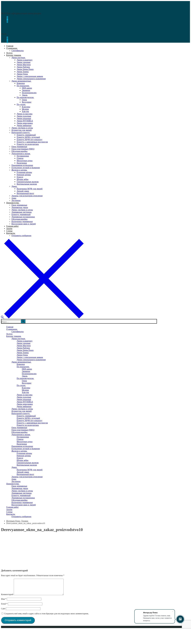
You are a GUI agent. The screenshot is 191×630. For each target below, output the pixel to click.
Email (4, 604)
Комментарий (7, 594)
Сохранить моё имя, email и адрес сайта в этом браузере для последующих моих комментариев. (46, 613)
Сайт (3, 608)
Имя (3, 599)
